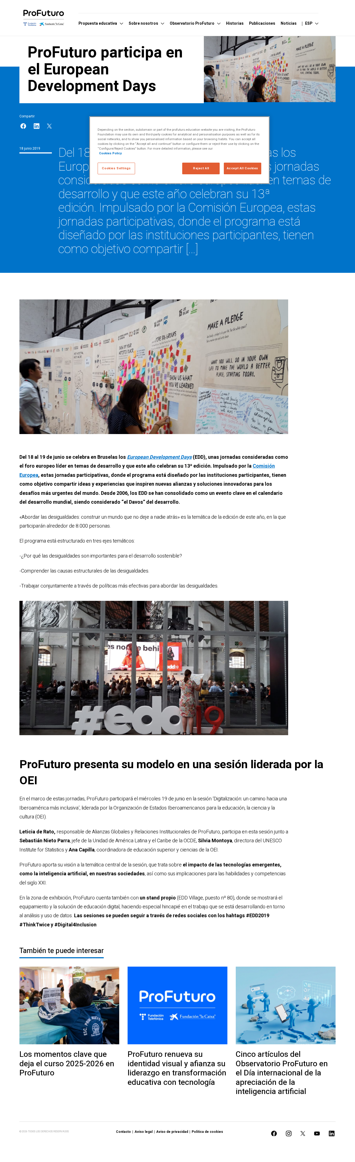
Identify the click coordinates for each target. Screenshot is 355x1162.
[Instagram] (289, 1133)
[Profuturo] (44, 17)
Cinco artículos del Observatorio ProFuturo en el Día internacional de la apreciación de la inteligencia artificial (282, 1073)
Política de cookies (207, 1131)
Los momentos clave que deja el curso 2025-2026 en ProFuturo (66, 1064)
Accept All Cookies (242, 168)
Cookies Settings (116, 168)
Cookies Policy (110, 153)
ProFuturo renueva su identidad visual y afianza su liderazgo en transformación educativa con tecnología (177, 1068)
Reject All (201, 168)
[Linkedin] (36, 126)
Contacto (123, 1131)
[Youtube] (317, 1133)
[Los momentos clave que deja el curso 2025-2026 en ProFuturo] (69, 1005)
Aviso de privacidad (172, 1131)
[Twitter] (49, 126)
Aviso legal (144, 1131)
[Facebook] (23, 126)
